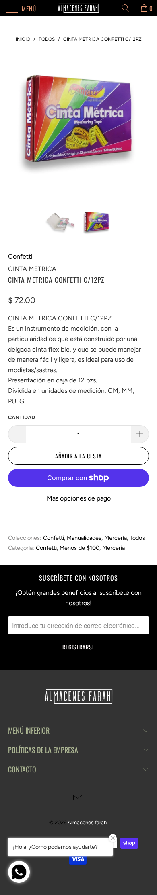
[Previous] (16, 124)
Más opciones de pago (79, 498)
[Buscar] (128, 8)
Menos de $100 (79, 547)
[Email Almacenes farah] (78, 798)
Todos (137, 537)
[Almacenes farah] (78, 8)
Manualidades (84, 537)
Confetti (20, 256)
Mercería (115, 537)
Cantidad (21, 417)
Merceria (113, 547)
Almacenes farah (87, 822)
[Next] (141, 124)
